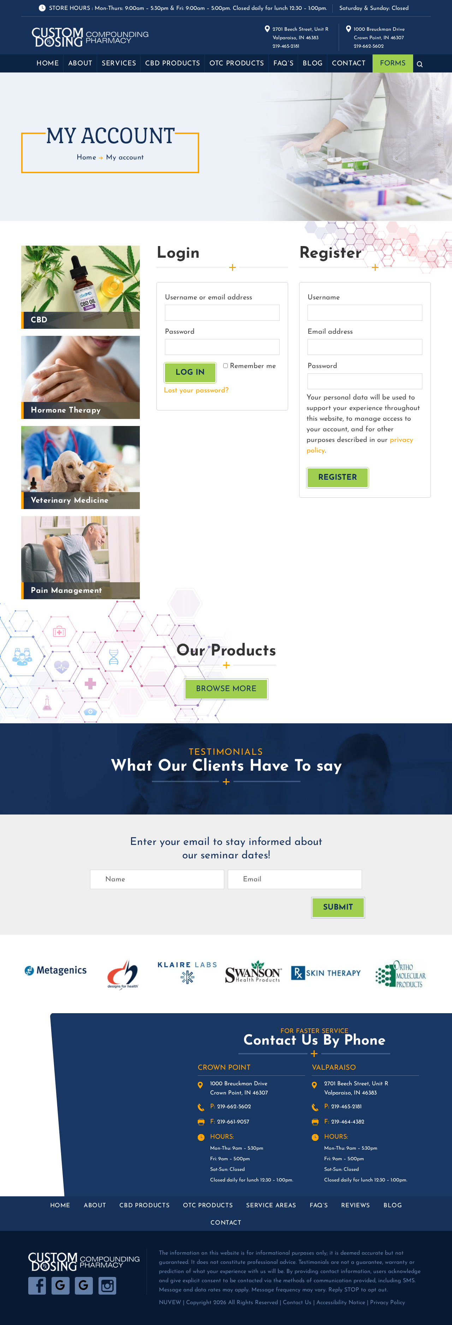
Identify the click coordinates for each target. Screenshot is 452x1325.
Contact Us (297, 1303)
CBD (39, 320)
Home (47, 63)
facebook (37, 1286)
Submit (338, 908)
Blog (313, 63)
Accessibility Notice (340, 1303)
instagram (107, 1286)
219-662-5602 (234, 1107)
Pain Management (66, 591)
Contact (349, 63)
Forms (393, 63)
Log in (190, 373)
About (80, 63)
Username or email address (222, 297)
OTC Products (236, 63)
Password (196, 331)
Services (119, 63)
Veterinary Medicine (70, 501)
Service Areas (271, 1206)
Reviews (355, 1206)
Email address (347, 331)
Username (340, 297)
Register (337, 478)
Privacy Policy (387, 1303)
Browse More (226, 689)
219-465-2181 (346, 1107)
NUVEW (170, 1303)
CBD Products (172, 63)
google (61, 1286)
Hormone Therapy (66, 411)
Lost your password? (196, 390)
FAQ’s (283, 63)
